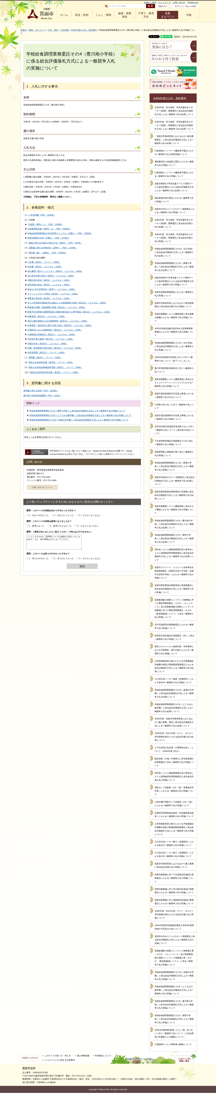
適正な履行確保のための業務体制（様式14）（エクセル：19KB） (57, 321)
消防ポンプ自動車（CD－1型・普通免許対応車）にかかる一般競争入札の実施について (174, 791)
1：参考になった (37, 526)
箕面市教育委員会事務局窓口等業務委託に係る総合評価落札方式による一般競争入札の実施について (174, 588)
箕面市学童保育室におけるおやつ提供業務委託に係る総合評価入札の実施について (174, 305)
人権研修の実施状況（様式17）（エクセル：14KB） (51, 334)
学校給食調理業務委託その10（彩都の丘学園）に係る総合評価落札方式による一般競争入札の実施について (78, 420)
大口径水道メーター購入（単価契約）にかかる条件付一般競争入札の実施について (174, 843)
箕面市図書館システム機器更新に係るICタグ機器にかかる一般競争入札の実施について (174, 509)
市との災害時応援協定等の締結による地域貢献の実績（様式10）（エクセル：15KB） (67, 303)
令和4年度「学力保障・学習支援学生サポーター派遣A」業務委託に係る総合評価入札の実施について (174, 238)
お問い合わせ (179, 2)
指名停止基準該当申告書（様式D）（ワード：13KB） (54, 372)
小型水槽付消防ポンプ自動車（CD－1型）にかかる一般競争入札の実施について (174, 804)
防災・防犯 (81, 15)
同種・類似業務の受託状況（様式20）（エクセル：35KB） (54, 348)
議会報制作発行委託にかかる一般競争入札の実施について (174, 200)
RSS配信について (103, 1055)
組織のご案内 (150, 2)
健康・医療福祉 (124, 15)
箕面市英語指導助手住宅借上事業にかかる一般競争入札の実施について (174, 417)
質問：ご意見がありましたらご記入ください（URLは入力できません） (59, 532)
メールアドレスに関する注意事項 (59, 1060)
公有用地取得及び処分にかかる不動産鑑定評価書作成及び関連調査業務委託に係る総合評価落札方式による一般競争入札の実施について (174, 829)
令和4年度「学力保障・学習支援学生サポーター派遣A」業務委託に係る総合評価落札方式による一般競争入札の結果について (174, 125)
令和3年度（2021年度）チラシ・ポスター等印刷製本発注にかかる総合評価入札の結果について (174, 736)
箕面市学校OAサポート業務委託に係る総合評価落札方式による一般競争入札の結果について (175, 480)
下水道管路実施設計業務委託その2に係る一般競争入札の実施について (174, 443)
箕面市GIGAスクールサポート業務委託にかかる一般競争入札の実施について (175, 211)
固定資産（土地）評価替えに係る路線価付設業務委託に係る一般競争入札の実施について (174, 762)
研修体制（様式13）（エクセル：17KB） (46, 316)
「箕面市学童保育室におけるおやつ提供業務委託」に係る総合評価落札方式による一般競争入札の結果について (174, 139)
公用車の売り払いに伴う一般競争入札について (174, 406)
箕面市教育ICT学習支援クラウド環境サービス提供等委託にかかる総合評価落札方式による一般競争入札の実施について (174, 281)
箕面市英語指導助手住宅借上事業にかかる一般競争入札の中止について (174, 395)
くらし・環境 (103, 15)
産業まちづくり (167, 15)
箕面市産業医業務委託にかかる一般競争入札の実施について (174, 294)
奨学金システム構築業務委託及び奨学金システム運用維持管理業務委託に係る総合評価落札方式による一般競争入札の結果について (174, 554)
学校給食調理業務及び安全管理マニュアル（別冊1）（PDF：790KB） (59, 233)
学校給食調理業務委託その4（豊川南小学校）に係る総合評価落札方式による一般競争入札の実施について (174, 1004)
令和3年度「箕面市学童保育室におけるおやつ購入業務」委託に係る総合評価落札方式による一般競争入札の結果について (174, 722)
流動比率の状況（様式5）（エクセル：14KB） (49, 280)
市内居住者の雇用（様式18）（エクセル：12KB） (50, 339)
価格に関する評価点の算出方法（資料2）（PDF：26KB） (55, 243)
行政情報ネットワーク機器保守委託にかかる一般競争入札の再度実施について (174, 152)
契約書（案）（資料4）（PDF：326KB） (48, 253)
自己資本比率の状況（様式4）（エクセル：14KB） (51, 276)
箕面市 (23, 30)
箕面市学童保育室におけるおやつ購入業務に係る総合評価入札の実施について (174, 865)
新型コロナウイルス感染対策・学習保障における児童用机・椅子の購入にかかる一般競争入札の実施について (174, 650)
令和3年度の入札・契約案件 (84, 30)
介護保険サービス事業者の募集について (173, 1044)
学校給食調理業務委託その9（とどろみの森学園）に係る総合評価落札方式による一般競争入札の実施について (80, 415)
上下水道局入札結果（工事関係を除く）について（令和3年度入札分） (174, 749)
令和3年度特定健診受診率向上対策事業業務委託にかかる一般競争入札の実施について (174, 332)
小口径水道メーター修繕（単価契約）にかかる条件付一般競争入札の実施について (174, 681)
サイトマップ (164, 2)
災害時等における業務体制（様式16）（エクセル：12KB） (54, 330)
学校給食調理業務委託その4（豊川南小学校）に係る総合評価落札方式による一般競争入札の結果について (174, 524)
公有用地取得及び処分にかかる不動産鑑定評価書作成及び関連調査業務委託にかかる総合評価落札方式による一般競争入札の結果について (174, 666)
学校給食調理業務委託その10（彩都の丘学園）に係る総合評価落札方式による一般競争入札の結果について (174, 693)
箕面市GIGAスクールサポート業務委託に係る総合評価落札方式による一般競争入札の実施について (175, 940)
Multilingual (193, 2)
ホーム (64, 15)
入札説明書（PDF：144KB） (42, 215)
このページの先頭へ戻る (184, 1060)
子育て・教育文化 (146, 15)
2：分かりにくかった (64, 515)
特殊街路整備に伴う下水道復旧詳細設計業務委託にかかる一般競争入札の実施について (174, 878)
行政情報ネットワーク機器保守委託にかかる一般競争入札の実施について (174, 174)
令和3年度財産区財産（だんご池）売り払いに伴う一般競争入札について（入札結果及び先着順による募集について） (174, 1033)
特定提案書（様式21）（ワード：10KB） (46, 352)
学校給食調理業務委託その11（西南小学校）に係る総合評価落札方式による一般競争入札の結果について (174, 266)
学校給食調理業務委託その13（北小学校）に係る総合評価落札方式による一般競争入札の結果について (174, 252)
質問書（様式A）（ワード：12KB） (45, 357)
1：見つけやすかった (39, 558)
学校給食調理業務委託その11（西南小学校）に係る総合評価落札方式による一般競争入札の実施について (174, 466)
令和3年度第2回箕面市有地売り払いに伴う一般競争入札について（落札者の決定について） (174, 430)
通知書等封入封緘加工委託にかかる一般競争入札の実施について (174, 163)
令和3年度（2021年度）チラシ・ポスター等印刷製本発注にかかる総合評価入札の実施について (174, 914)
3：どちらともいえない (90, 515)
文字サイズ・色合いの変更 (185, 6)
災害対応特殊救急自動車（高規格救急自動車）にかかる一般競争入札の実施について (174, 815)
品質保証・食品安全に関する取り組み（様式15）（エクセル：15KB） (59, 325)
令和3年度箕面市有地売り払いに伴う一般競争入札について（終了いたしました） (174, 359)
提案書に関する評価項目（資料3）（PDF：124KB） (53, 248)
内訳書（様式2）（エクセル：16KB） (44, 266)
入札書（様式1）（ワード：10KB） (43, 262)
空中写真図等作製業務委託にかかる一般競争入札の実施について (174, 626)
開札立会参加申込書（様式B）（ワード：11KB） (51, 362)
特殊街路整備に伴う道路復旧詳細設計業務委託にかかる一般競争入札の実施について (174, 902)
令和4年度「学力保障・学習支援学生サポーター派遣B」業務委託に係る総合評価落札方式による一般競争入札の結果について (174, 111)
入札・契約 (53, 30)
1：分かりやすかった (39, 515)
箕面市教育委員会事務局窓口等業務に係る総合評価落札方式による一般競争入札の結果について (174, 495)
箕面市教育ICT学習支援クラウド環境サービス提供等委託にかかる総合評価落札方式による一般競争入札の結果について (174, 187)
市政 (189, 15)
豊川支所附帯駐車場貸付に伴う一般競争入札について (174, 370)
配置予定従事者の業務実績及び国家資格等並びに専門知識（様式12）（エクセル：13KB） (69, 312)
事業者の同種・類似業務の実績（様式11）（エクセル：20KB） (56, 307)
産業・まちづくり (37, 30)
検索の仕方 (162, 6)
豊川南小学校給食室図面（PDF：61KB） (42, 395)
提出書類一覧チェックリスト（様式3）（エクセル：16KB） (55, 271)
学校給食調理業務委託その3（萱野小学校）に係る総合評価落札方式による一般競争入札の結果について (174, 538)
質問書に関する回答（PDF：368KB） (40, 390)
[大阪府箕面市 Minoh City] (40, 14)
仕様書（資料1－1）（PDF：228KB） (45, 224)
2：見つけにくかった (64, 558)
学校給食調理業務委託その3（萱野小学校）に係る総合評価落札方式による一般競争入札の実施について (77, 411)
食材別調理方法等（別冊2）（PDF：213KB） (48, 238)
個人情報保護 (83, 1055)
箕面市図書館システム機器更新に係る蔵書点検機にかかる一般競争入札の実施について (174, 317)
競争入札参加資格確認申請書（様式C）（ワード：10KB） (55, 367)
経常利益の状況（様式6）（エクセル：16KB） (49, 285)
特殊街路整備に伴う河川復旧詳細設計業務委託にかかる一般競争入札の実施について (174, 891)
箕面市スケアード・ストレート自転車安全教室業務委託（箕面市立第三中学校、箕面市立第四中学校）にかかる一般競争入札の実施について (174, 572)
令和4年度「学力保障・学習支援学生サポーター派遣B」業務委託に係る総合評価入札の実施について (174, 223)
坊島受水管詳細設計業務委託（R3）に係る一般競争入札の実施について (174, 637)
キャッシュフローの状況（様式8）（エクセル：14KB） (53, 294)
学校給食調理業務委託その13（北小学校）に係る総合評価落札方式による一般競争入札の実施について (174, 346)
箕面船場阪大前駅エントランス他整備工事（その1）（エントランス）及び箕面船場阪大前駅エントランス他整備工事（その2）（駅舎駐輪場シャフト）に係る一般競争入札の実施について (174, 958)
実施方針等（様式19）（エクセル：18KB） (47, 343)
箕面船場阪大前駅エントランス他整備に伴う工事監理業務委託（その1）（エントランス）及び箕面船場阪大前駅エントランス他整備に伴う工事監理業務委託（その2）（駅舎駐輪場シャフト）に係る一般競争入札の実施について (174, 608)
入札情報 (64, 30)
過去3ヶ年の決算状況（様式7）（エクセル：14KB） (51, 289)
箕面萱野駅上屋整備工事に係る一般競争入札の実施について (174, 454)
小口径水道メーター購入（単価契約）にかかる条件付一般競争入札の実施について (174, 854)
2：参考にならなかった (61, 526)
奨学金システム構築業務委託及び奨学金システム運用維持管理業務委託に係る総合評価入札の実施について (174, 776)
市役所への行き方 (30, 1058)
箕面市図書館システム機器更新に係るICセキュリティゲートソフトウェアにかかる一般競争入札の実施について (174, 382)
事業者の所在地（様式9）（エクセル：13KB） (49, 298)
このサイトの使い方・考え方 (57, 1055)
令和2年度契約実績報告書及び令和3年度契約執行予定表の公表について (174, 927)
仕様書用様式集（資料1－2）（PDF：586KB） (49, 229)
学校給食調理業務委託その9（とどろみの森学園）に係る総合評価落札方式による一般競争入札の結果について (174, 708)
